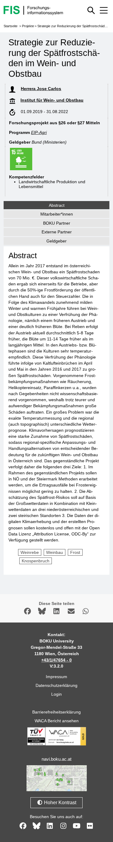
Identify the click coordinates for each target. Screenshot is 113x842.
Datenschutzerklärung (56, 685)
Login (56, 694)
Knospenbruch (35, 560)
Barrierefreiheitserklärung (56, 712)
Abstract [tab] (56, 205)
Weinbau (54, 552)
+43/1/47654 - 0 (56, 660)
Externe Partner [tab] (57, 231)
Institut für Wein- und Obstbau (51, 100)
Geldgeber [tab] (56, 241)
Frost (75, 552)
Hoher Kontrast (59, 802)
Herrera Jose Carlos (41, 88)
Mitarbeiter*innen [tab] (56, 214)
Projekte (28, 26)
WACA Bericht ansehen (57, 720)
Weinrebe (29, 552)
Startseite (10, 26)
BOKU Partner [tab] (56, 223)
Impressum (56, 676)
